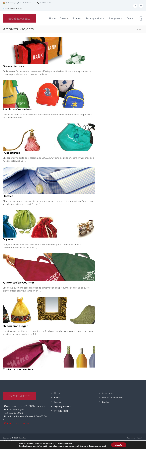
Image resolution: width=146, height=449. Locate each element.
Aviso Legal (107, 393)
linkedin (140, 438)
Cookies (106, 402)
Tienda (130, 18)
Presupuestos (115, 18)
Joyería (8, 239)
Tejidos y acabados (95, 18)
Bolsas (63, 18)
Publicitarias (11, 152)
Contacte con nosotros (16, 423)
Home (52, 18)
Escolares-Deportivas (17, 109)
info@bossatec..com (13, 8)
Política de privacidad (112, 397)
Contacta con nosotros (18, 369)
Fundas (76, 18)
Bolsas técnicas (13, 66)
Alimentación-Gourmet (18, 282)
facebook (131, 438)
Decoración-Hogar (15, 326)
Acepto (118, 445)
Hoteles (8, 196)
